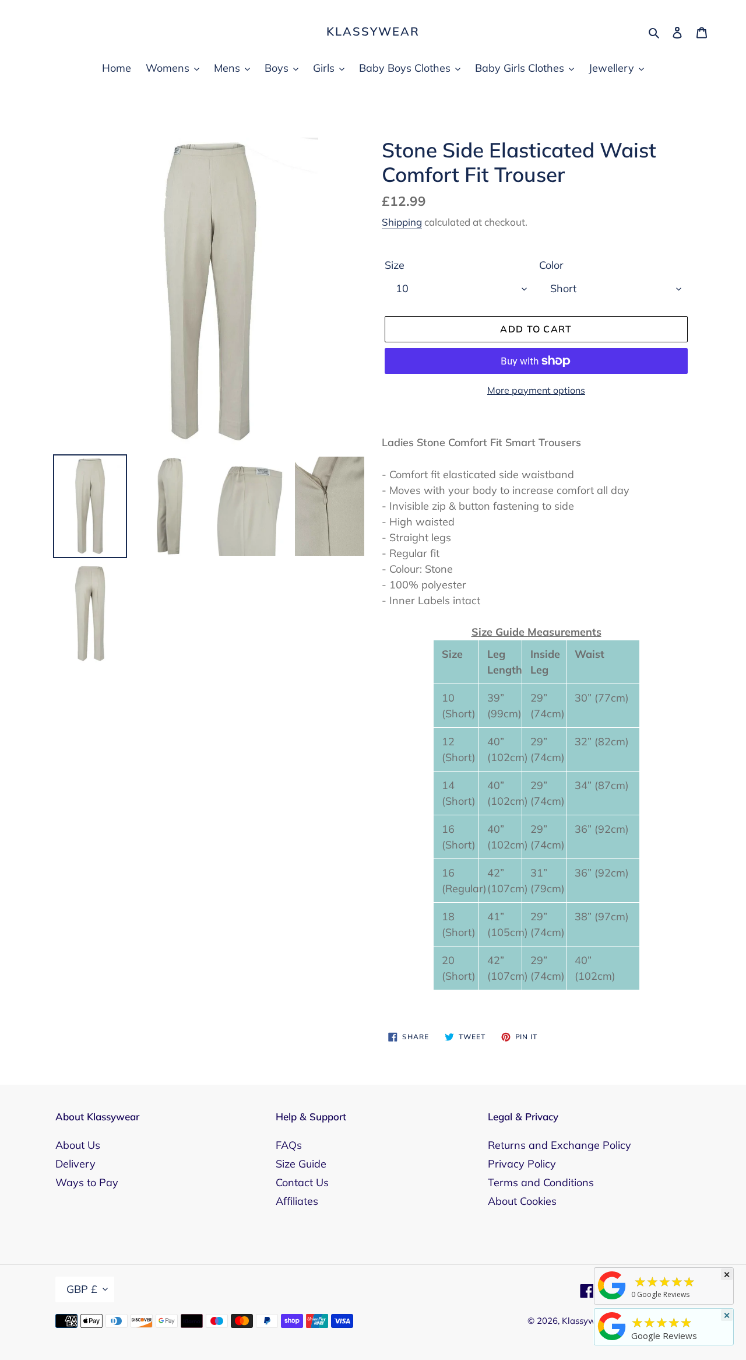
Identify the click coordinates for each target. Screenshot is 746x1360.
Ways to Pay (86, 1182)
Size (394, 265)
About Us (77, 1145)
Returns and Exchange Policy (559, 1145)
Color (551, 265)
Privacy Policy (522, 1163)
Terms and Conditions (541, 1182)
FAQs (289, 1145)
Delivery (75, 1163)
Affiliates (297, 1201)
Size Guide (301, 1163)
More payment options (536, 390)
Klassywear (373, 31)
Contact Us (302, 1182)
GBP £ (81, 1289)
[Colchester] (612, 1299)
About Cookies (522, 1201)
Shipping (402, 222)
